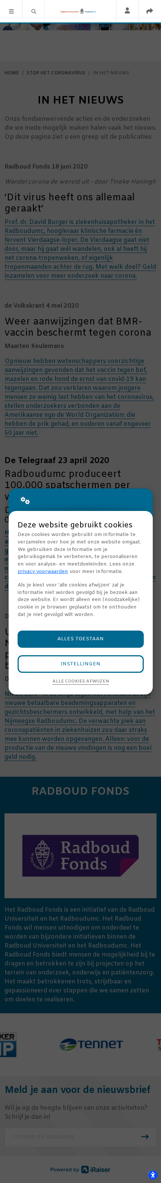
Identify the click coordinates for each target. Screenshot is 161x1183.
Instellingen (80, 664)
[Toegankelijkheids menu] (152, 1174)
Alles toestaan (80, 639)
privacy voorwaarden (43, 572)
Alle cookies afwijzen (80, 681)
